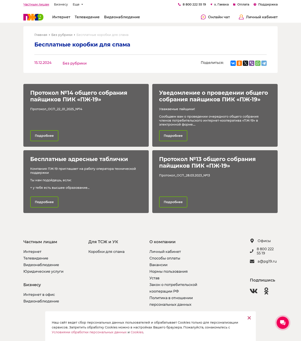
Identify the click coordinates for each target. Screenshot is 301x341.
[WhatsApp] (257, 63)
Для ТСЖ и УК (103, 241)
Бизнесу (61, 4)
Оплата (243, 4)
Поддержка (268, 4)
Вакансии (158, 265)
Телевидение (87, 17)
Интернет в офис (39, 295)
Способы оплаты (164, 258)
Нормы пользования (168, 271)
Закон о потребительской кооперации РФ (173, 288)
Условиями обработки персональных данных (89, 332)
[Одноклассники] (239, 63)
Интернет (61, 17)
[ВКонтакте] (233, 63)
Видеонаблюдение (122, 17)
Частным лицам (36, 4)
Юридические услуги (43, 271)
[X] (245, 63)
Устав (154, 278)
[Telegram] (264, 63)
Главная (40, 35)
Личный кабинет (262, 17)
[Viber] (251, 63)
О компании (162, 241)
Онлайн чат (219, 17)
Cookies (137, 332)
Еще (76, 4)
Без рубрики (61, 35)
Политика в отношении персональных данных (171, 301)
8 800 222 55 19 (194, 4)
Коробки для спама (106, 252)
